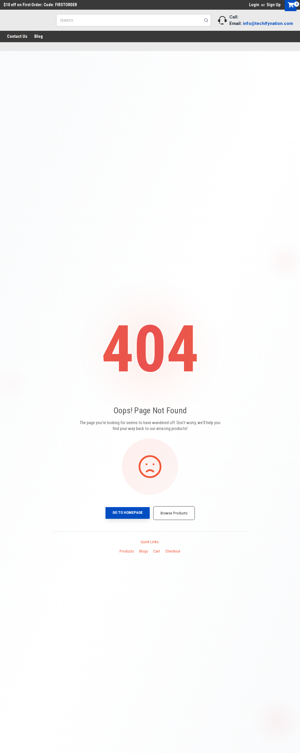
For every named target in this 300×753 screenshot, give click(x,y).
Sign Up (273, 4)
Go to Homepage (127, 512)
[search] (206, 20)
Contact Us (17, 36)
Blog (38, 36)
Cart (156, 551)
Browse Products (174, 513)
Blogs (143, 551)
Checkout (172, 551)
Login (254, 4)
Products (127, 551)
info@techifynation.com (268, 23)
